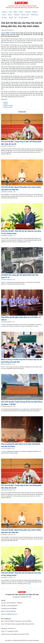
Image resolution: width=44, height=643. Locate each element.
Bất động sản (34, 14)
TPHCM (3, 324)
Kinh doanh (27, 12)
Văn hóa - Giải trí (25, 14)
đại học (28, 409)
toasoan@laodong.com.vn (11, 614)
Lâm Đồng (3, 451)
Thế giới (11, 17)
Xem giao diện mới (23, 17)
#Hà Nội (5, 104)
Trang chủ (4, 12)
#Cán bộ (5, 102)
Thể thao (21, 12)
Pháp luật (34, 12)
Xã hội (10, 12)
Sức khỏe (4, 17)
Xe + (16, 17)
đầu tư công (27, 241)
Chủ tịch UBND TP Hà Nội (8, 33)
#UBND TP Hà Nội (8, 105)
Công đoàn (16, 14)
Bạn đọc (10, 14)
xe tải (39, 451)
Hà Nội (3, 367)
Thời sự (4, 14)
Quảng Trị (3, 282)
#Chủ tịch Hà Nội (7, 107)
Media (15, 12)
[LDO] (22, 127)
